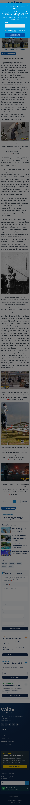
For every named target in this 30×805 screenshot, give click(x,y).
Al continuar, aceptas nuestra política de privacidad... (16, 31)
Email (6, 22)
